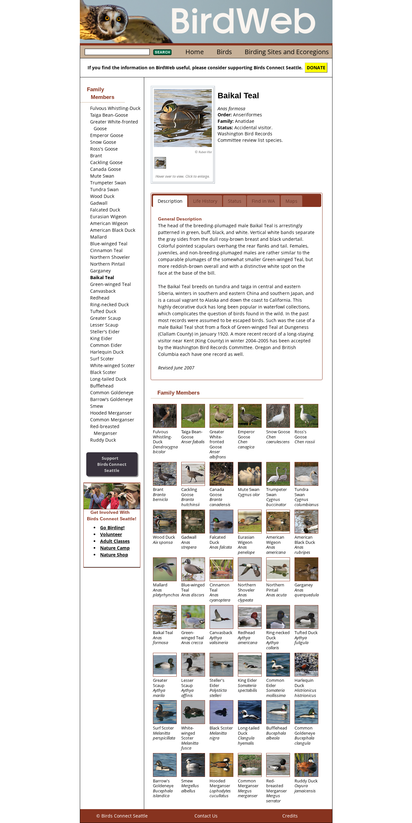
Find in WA (263, 201)
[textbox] (117, 52)
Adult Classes (115, 541)
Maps (291, 201)
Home (194, 51)
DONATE (316, 67)
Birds (224, 51)
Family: (226, 121)
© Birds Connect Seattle (122, 816)
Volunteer (111, 534)
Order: (225, 115)
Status (234, 201)
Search (162, 52)
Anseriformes (247, 115)
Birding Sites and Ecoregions (287, 51)
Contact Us (206, 816)
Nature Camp (115, 548)
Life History (205, 201)
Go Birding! (112, 527)
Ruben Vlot (205, 152)
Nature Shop (114, 555)
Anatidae (244, 121)
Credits (290, 816)
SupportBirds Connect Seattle (111, 464)
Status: (226, 127)
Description (170, 201)
